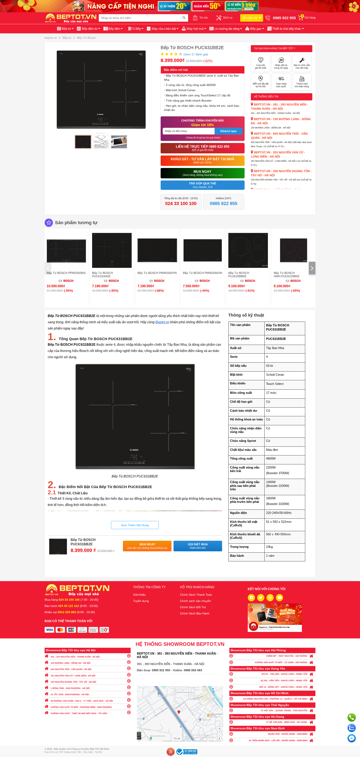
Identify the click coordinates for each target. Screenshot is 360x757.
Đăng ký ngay (228, 131)
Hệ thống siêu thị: (266, 96)
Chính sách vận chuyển (195, 601)
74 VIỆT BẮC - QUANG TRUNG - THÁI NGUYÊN (284, 710)
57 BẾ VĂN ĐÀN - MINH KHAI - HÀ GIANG (286, 722)
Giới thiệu (139, 594)
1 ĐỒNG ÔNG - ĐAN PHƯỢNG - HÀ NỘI (70, 688)
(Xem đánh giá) (196, 54)
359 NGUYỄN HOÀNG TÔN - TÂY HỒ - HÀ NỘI (73, 682)
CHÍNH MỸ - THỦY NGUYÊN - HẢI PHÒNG (286, 656)
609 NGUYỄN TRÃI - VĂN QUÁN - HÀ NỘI (71, 669)
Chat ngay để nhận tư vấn (352, 738)
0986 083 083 (193, 670)
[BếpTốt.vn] (72, 18)
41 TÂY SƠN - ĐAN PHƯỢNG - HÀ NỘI (70, 694)
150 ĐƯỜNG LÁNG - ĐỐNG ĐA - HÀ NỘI (70, 663)
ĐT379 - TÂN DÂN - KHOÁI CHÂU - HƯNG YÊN (284, 674)
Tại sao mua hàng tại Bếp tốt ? (274, 48)
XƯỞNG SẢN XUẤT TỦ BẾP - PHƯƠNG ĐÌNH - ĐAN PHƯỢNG (81, 707)
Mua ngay (147, 546)
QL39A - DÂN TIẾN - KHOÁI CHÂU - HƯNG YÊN (284, 680)
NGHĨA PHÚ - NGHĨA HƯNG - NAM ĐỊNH (287, 734)
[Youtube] (279, 597)
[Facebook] (251, 597)
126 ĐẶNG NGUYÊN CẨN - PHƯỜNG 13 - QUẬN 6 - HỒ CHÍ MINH (275, 699)
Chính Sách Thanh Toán (196, 594)
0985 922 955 (161, 670)
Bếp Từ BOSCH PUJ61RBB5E (238, 274)
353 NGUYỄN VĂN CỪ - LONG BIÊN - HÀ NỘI (73, 676)
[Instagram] (270, 597)
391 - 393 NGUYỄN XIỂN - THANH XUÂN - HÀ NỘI (75, 657)
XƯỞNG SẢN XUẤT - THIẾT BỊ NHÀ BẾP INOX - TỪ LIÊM (79, 713)
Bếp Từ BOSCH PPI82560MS (66, 273)
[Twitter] (260, 597)
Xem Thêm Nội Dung (135, 525)
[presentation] (48, 268)
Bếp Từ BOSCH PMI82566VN (202, 273)
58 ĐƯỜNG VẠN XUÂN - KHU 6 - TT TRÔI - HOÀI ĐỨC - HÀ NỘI (82, 701)
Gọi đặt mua (198, 546)
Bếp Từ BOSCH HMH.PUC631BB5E (287, 274)
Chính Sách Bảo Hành (194, 613)
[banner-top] (180, 5)
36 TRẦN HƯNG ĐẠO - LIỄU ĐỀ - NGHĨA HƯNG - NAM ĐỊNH (278, 740)
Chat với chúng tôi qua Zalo (352, 728)
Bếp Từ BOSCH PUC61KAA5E (102, 274)
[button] (285, 28)
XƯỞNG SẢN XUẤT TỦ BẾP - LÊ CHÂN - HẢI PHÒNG (281, 662)
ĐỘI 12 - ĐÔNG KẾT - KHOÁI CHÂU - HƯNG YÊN (283, 687)
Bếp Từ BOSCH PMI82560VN (157, 273)
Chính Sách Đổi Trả (193, 607)
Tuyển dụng (141, 601)
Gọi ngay (352, 717)
